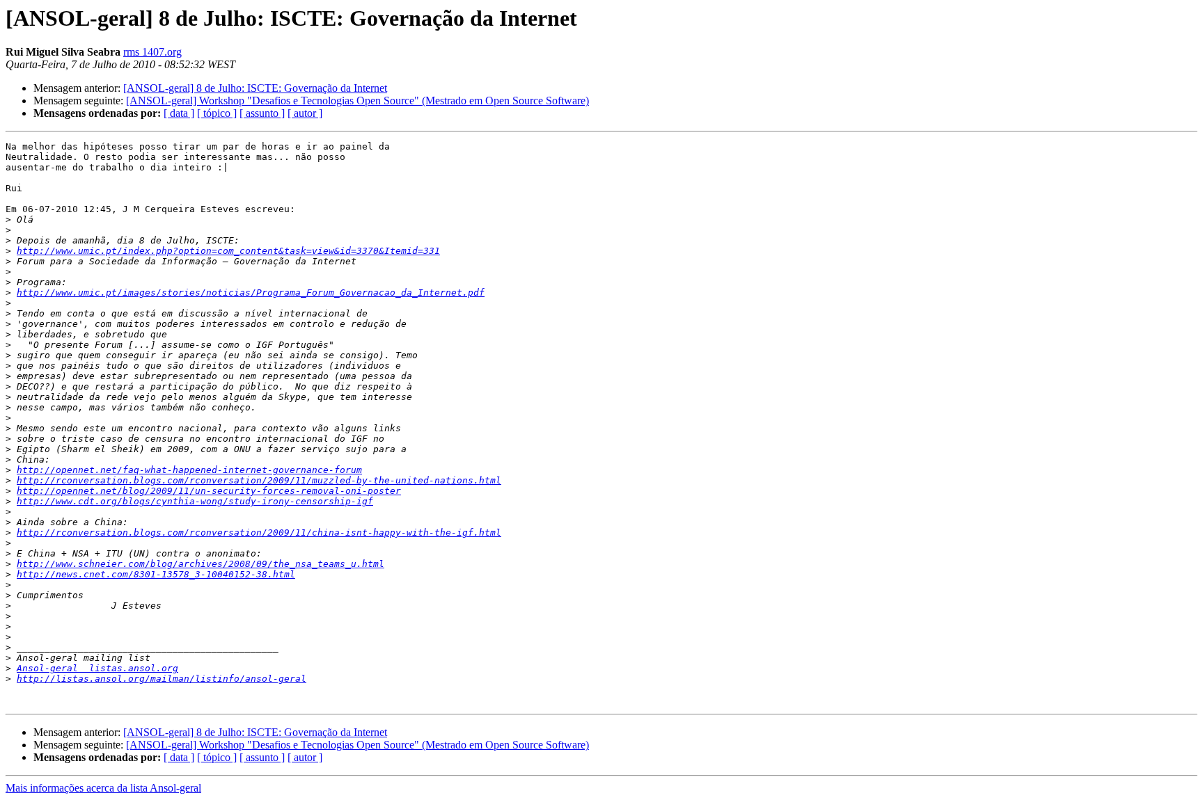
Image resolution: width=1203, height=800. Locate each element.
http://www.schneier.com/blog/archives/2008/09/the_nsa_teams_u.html (200, 564)
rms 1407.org (152, 52)
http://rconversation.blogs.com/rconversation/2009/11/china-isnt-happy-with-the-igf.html (259, 532)
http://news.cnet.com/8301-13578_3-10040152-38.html (156, 574)
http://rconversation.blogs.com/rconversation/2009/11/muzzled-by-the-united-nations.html (259, 480)
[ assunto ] (262, 113)
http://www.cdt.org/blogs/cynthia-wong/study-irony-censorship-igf (195, 501)
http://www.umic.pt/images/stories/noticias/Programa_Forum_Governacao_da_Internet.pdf (251, 292)
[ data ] (179, 113)
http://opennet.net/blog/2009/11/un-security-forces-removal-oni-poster (209, 491)
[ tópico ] (217, 113)
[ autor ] (305, 113)
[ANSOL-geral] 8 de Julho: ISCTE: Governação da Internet (255, 88)
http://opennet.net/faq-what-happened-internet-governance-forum (189, 470)
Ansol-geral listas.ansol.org (97, 668)
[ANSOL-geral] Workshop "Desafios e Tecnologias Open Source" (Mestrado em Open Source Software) (357, 100)
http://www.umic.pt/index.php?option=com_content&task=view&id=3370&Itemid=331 (228, 251)
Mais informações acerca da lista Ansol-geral (103, 788)
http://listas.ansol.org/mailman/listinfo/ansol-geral (161, 678)
